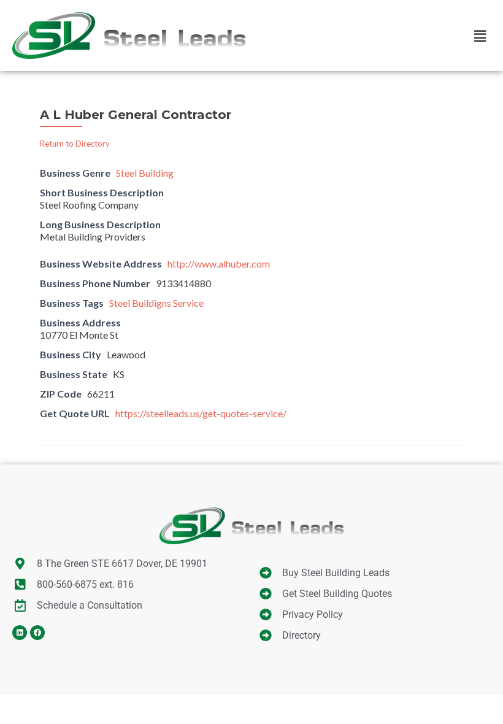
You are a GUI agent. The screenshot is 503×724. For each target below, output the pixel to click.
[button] (480, 35)
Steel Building (145, 173)
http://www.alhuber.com (218, 263)
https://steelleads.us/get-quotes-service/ (200, 413)
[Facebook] (37, 632)
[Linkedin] (19, 632)
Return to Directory (75, 143)
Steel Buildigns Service (156, 303)
